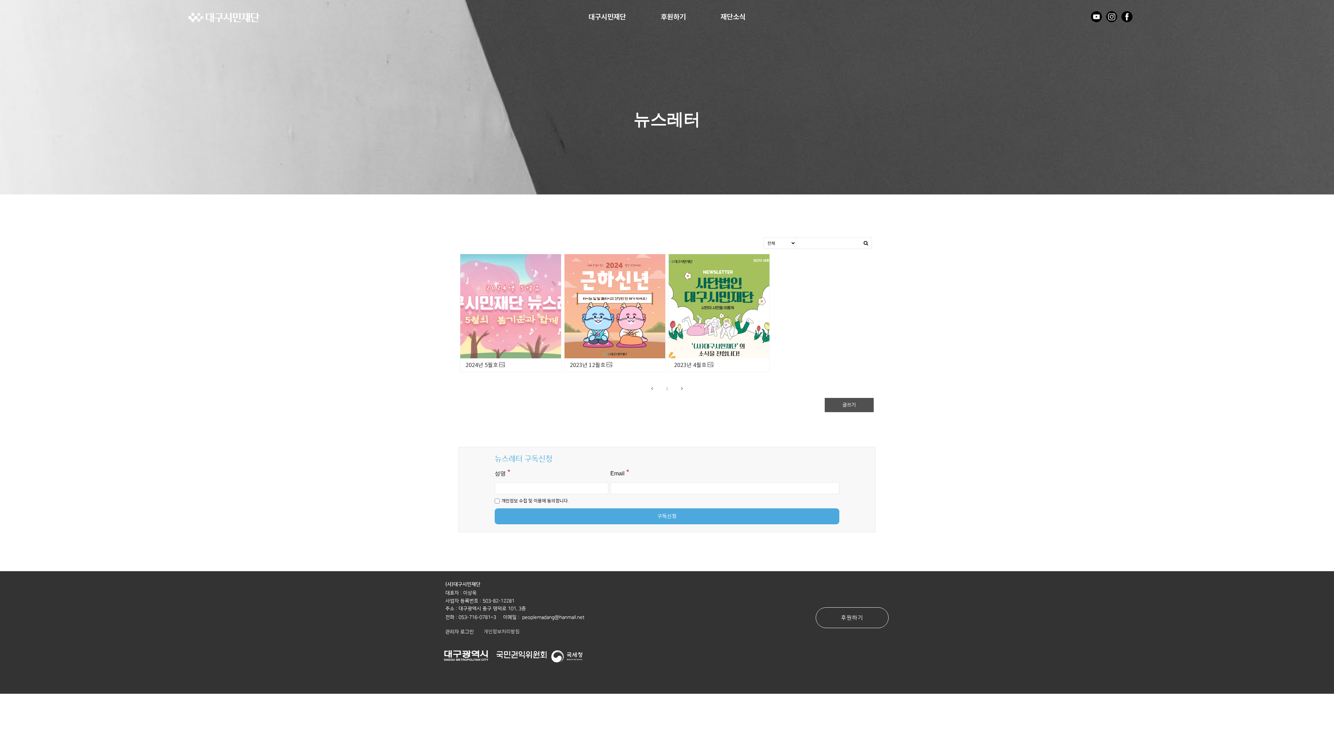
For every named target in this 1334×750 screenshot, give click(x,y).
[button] (459, 631)
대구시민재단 (607, 17)
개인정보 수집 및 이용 (521, 500)
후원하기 (673, 17)
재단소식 (733, 17)
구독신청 (667, 516)
